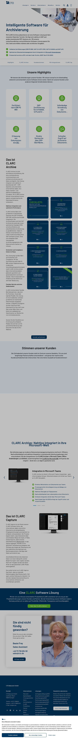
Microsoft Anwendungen (53, 52)
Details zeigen (51, 735)
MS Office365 (16, 143)
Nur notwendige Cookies (35, 735)
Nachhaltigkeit (27, 696)
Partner (25, 708)
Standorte (26, 714)
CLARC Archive (23, 62)
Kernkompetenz (27, 702)
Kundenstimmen (39, 62)
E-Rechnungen (19, 541)
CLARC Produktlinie (26, 705)
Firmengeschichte (28, 698)
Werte (25, 700)
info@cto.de (13, 705)
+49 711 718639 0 (15, 701)
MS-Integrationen (54, 62)
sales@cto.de (18, 653)
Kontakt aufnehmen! (39, 337)
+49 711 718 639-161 (20, 651)
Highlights (11, 62)
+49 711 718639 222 (16, 703)
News (24, 712)
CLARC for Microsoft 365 (50, 458)
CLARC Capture (70, 62)
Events (25, 710)
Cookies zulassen (13, 735)
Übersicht (25, 694)
